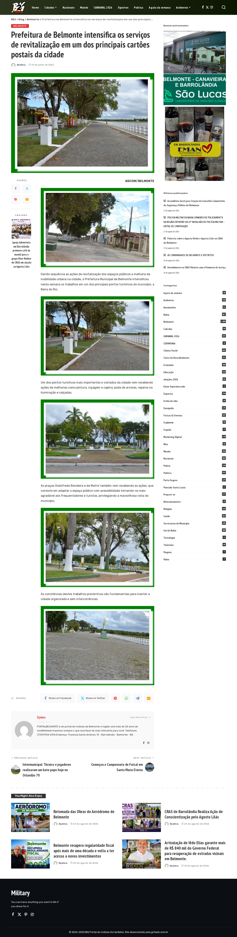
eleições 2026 (170, 379)
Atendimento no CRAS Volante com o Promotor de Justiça (196, 267)
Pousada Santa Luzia (174, 487)
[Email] (27, 199)
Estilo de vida (170, 401)
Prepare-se (169, 494)
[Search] (223, 7)
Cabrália (167, 329)
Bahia (166, 314)
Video (166, 559)
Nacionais (168, 458)
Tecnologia (169, 537)
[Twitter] (207, 7)
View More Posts (139, 717)
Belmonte (20, 26)
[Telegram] (137, 698)
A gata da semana (172, 293)
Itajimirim (168, 422)
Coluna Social (170, 350)
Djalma (21, 64)
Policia (166, 465)
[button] (169, 68)
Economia (168, 365)
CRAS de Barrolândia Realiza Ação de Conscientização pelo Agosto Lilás (194, 814)
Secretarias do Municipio (176, 523)
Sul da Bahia (169, 530)
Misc (165, 444)
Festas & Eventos (172, 415)
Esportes (168, 393)
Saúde (166, 516)
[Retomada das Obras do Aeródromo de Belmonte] (30, 817)
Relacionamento (172, 501)
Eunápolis (168, 408)
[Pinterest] (15, 199)
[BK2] (18, 7)
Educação (168, 372)
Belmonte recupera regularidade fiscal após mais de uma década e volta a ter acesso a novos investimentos (84, 851)
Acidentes (168, 300)
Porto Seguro (170, 480)
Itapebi (167, 429)
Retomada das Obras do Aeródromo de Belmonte (84, 814)
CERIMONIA (169, 343)
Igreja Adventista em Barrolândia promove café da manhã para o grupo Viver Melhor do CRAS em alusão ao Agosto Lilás (21, 254)
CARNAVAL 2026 (171, 336)
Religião (167, 509)
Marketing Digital (172, 437)
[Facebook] (202, 7)
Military (20, 892)
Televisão (168, 545)
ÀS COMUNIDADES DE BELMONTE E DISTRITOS (190, 255)
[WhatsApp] (126, 698)
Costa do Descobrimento (176, 357)
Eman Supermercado (174, 386)
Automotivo (169, 307)
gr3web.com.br (159, 932)
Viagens (167, 552)
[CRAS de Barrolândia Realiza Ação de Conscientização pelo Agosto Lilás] (141, 817)
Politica (167, 473)
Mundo (167, 451)
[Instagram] (211, 7)
